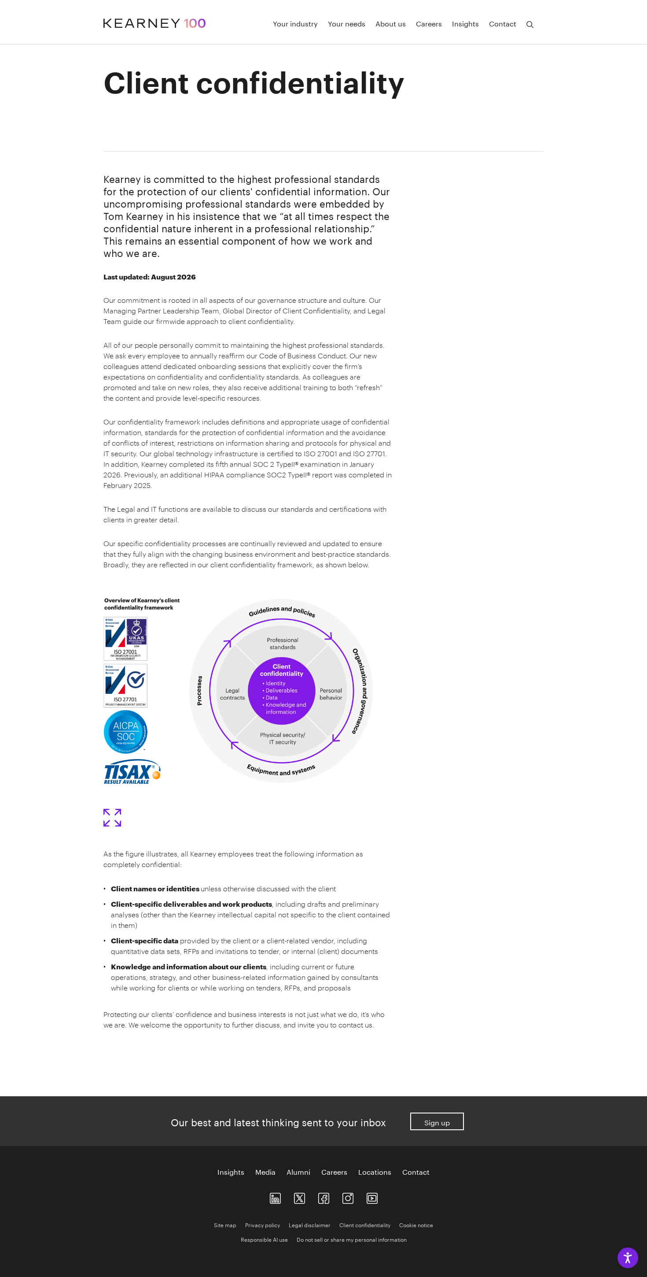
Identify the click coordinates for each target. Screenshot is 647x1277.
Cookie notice (416, 1224)
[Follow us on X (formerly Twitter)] (299, 1196)
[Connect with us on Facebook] (323, 1196)
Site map (225, 1224)
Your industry (295, 23)
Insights (465, 23)
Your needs (346, 23)
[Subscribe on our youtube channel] (372, 1196)
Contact (502, 23)
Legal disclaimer (310, 1224)
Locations (374, 1171)
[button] (112, 818)
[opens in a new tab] (347, 1196)
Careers (429, 23)
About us (390, 23)
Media (265, 1171)
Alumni (298, 1171)
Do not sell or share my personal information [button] (352, 1239)
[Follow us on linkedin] (275, 1196)
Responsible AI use (264, 1239)
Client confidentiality (364, 1224)
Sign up (437, 1121)
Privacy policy (262, 1224)
